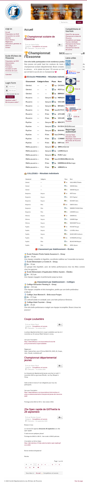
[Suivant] (34, 467)
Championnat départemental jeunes (40, 359)
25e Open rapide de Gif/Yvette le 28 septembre (42, 410)
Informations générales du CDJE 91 (13, 44)
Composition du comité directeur (12, 37)
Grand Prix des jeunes (72, 34)
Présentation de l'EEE (12, 61)
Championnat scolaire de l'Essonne (73, 37)
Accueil (7, 32)
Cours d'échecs (10, 40)
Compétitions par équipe (73, 40)
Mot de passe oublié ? (12, 102)
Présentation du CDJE (12, 34)
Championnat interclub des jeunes (72, 48)
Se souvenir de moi (13, 94)
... (48, 464)
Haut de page (79, 481)
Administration (9, 63)
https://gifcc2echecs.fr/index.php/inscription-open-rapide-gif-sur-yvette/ (42, 444)
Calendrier (8, 74)
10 (29, 467)
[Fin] (38, 467)
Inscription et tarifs (11, 69)
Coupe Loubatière (34, 318)
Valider (79, 22)
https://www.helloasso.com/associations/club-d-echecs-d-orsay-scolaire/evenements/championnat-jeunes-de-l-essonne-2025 (43, 394)
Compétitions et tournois (39, 46)
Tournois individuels (72, 42)
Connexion (10, 97)
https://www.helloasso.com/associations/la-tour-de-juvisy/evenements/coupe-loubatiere (39, 342)
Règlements (9, 42)
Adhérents (8, 65)
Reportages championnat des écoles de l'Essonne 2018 (73, 140)
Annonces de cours (11, 71)
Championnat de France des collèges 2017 (73, 45)
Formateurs (8, 67)
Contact (7, 47)
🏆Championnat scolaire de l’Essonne (39, 38)
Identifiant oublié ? (11, 100)
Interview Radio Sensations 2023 (71, 136)
